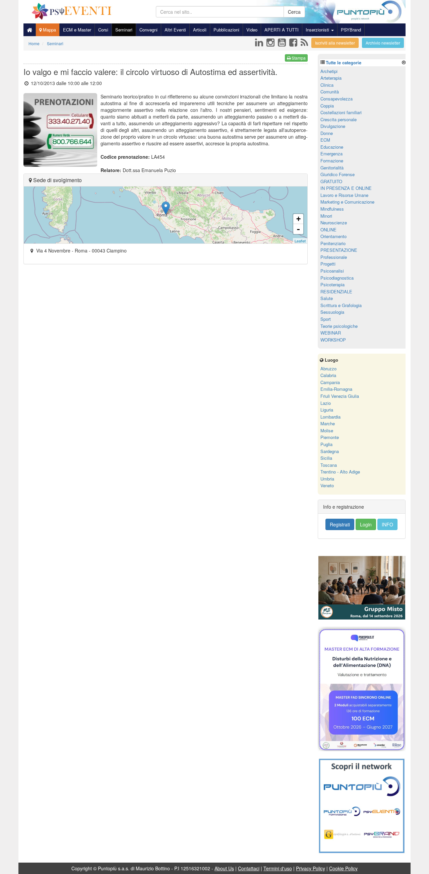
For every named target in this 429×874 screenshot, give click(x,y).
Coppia (327, 105)
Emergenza (331, 153)
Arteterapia (331, 78)
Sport (325, 319)
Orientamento (333, 236)
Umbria (327, 479)
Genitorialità (332, 167)
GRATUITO (331, 181)
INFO (387, 524)
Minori (326, 216)
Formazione (331, 160)
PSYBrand (351, 29)
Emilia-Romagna (336, 389)
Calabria (328, 375)
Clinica (326, 85)
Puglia (326, 444)
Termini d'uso (277, 868)
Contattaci (248, 868)
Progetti (327, 264)
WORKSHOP (333, 340)
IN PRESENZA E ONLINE (346, 188)
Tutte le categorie (343, 62)
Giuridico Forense (337, 174)
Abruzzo (328, 368)
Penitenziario (333, 243)
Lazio (325, 403)
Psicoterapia (332, 284)
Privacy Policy (310, 868)
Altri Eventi (175, 29)
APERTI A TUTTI (281, 29)
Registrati (340, 524)
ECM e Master (77, 29)
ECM (325, 140)
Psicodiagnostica (337, 278)
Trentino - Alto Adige (340, 471)
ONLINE (328, 229)
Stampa (298, 58)
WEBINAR (330, 333)
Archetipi (329, 71)
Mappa (49, 29)
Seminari (123, 29)
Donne (326, 133)
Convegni (148, 29)
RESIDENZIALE (336, 291)
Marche (327, 423)
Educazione (331, 147)
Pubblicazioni (226, 29)
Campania (330, 382)
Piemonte (329, 437)
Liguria (326, 410)
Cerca (294, 11)
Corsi (103, 29)
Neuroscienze (333, 222)
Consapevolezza (336, 98)
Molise (326, 430)
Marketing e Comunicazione (347, 202)
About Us (224, 868)
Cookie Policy (343, 868)
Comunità (329, 91)
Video (251, 29)
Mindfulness (332, 209)
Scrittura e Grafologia (341, 305)
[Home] (29, 29)
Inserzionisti (318, 29)
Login (366, 524)
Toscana (328, 465)
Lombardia (330, 417)
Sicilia (326, 458)
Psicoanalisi (332, 271)
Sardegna (329, 451)
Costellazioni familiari (341, 112)
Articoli (199, 29)
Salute (326, 298)
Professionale (333, 257)
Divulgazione (332, 126)
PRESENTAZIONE (338, 250)
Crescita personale (338, 119)
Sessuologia (332, 312)
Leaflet (300, 240)
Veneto (327, 485)
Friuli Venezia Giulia (339, 396)
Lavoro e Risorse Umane (344, 195)
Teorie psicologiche (339, 326)
